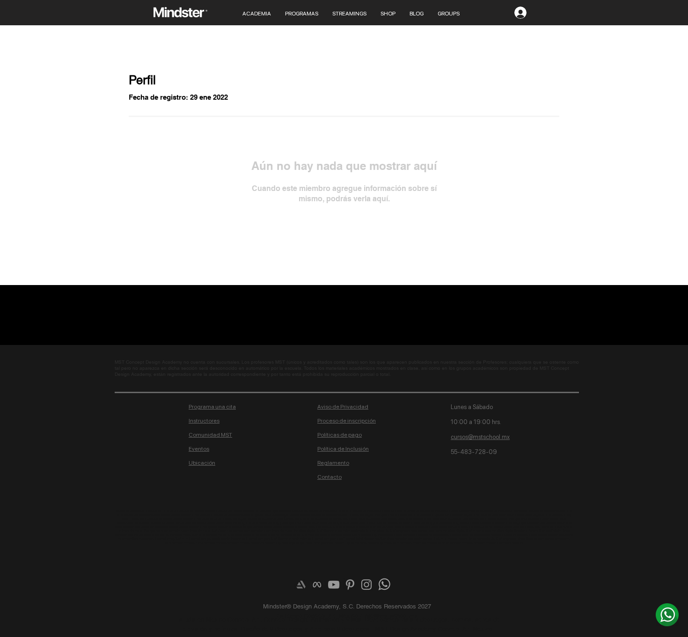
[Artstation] (301, 585)
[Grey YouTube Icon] (334, 585)
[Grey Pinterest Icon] (350, 585)
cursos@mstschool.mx (480, 436)
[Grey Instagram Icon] (366, 585)
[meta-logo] (317, 585)
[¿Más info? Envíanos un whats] (667, 614)
